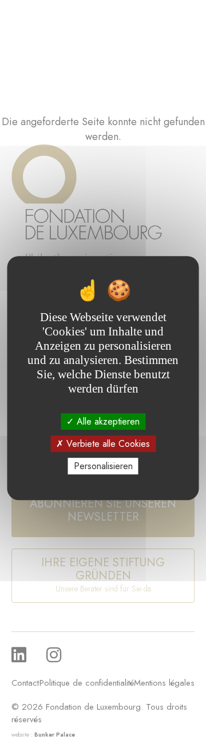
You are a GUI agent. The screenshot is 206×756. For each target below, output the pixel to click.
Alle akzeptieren (107, 421)
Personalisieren (103, 466)
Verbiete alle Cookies (107, 443)
